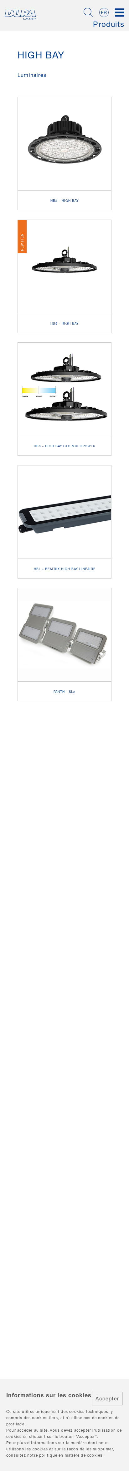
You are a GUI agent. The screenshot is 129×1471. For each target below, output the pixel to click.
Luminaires (32, 75)
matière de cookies (84, 1455)
